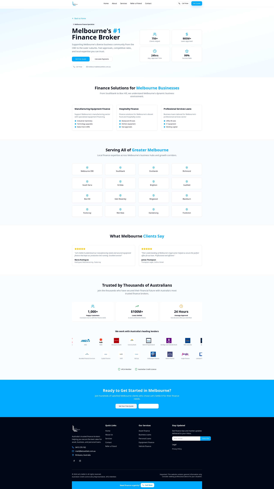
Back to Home (80, 18)
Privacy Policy (177, 449)
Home (106, 3)
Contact (148, 3)
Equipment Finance (146, 442)
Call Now (185, 3)
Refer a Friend (136, 3)
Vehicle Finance (145, 446)
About (114, 3)
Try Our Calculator (148, 406)
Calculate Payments (102, 59)
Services (123, 3)
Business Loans (145, 434)
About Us (109, 434)
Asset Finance (144, 431)
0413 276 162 (80, 447)
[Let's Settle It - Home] (75, 3)
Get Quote (196, 3)
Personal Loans (145, 438)
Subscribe (205, 438)
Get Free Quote (80, 59)
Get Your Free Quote (126, 406)
